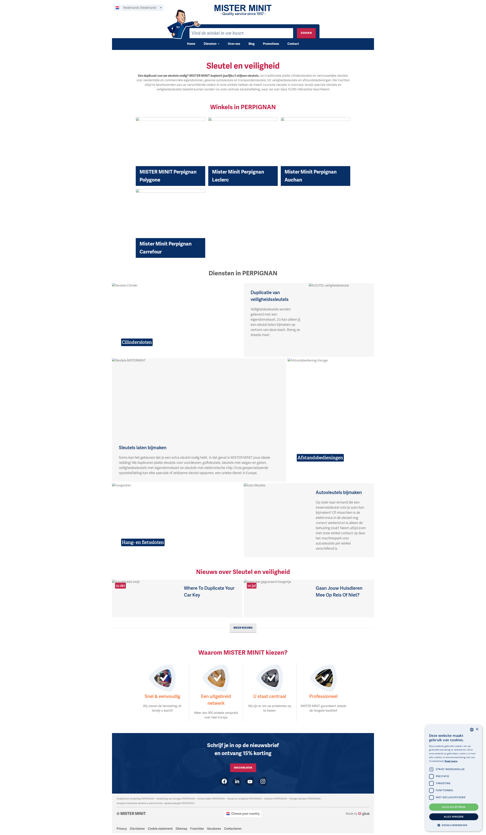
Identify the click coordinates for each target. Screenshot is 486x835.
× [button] (477, 729)
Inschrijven (243, 767)
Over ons (234, 44)
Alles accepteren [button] (453, 807)
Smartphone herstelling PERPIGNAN (135, 798)
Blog (252, 44)
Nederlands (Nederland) (139, 8)
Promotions (271, 44)
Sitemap (181, 829)
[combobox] (241, 33)
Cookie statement (160, 829)
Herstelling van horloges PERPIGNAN (175, 798)
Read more (451, 761)
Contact (293, 44)
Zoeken (306, 33)
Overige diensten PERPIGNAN (304, 798)
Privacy (122, 829)
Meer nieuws (243, 627)
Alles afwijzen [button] (454, 816)
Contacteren (232, 829)
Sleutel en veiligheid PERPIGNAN (244, 798)
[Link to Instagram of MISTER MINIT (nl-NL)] (262, 781)
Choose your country (245, 814)
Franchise (197, 829)
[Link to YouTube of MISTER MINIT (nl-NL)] (249, 781)
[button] (453, 825)
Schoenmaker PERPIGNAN (211, 798)
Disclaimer (137, 829)
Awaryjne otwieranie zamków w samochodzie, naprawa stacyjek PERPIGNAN (155, 803)
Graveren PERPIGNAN (275, 798)
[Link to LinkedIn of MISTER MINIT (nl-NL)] (236, 781)
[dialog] (453, 778)
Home (191, 44)
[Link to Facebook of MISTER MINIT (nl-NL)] (223, 781)
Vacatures (214, 829)
